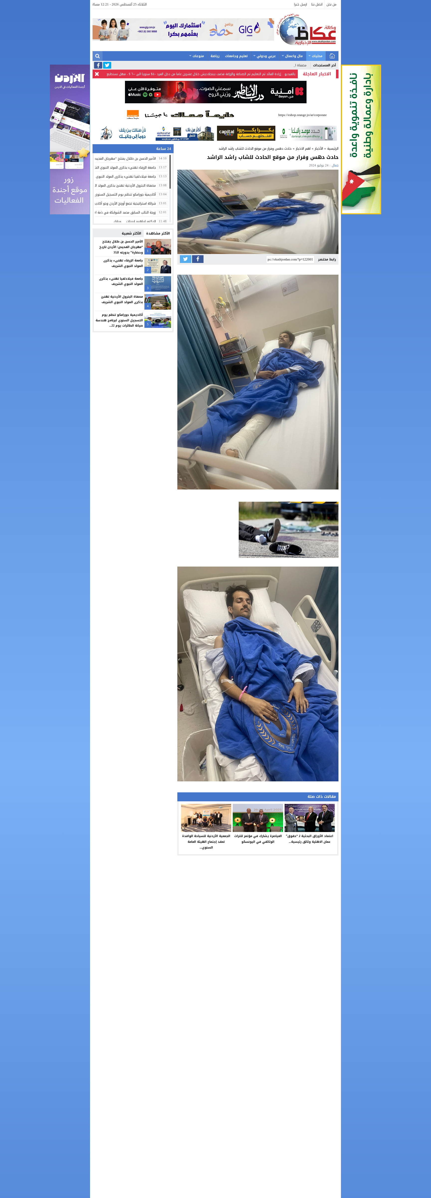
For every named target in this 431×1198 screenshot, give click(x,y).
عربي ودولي (266, 56)
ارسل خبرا (300, 4)
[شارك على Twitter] (185, 259)
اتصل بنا (317, 4)
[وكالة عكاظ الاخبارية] (306, 30)
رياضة (215, 56)
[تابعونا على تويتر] (107, 65)
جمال (335, 165)
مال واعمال (294, 56)
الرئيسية (332, 56)
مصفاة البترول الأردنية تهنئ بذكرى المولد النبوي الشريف (122, 299)
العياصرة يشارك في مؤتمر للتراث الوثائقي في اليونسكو (258, 838)
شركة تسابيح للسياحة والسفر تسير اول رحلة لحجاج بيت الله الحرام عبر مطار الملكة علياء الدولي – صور (225, 74)
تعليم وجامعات (236, 56)
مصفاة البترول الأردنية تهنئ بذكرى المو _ (277, 65)
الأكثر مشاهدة (158, 233)
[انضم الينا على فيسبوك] (98, 66)
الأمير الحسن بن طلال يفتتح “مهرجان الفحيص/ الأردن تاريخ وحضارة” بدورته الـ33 (121, 247)
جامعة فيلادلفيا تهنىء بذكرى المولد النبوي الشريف (121, 281)
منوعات (198, 56)
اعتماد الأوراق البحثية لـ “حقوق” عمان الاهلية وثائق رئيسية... (309, 838)
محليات (317, 56)
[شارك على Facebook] (198, 259)
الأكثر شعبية (131, 233)
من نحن (331, 4)
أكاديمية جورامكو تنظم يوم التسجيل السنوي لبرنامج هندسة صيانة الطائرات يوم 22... (119, 320)
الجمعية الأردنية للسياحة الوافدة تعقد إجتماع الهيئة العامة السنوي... (206, 841)
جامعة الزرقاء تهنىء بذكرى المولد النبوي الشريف (123, 263)
